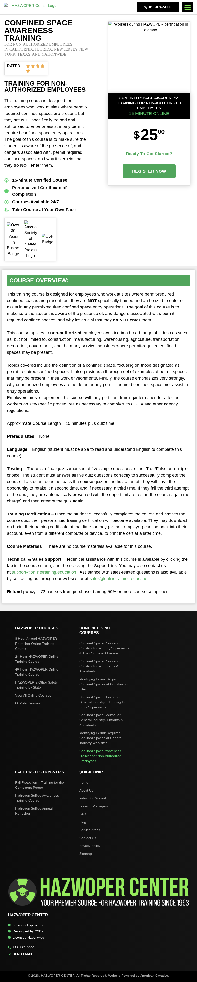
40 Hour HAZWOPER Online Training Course (36, 672)
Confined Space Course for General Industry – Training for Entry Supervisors (102, 702)
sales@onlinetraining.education (120, 578)
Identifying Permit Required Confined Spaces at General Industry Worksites (100, 738)
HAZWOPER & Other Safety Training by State (36, 684)
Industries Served (92, 798)
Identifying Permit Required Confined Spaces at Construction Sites (104, 684)
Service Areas (89, 830)
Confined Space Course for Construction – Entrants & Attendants (100, 666)
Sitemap (85, 854)
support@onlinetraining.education (44, 572)
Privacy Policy (89, 846)
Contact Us (87, 838)
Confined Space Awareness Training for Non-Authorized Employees (100, 756)
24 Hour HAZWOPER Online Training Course (36, 659)
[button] (187, 7)
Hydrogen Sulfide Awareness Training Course (37, 798)
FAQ (82, 814)
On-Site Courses (27, 703)
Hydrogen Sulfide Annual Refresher (34, 810)
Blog (82, 822)
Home (83, 782)
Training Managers (93, 806)
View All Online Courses (33, 695)
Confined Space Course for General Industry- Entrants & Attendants (101, 720)
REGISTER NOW (149, 171)
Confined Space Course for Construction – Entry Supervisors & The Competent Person (104, 648)
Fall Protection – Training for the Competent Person (39, 785)
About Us (86, 790)
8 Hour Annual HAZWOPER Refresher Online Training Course (36, 644)
